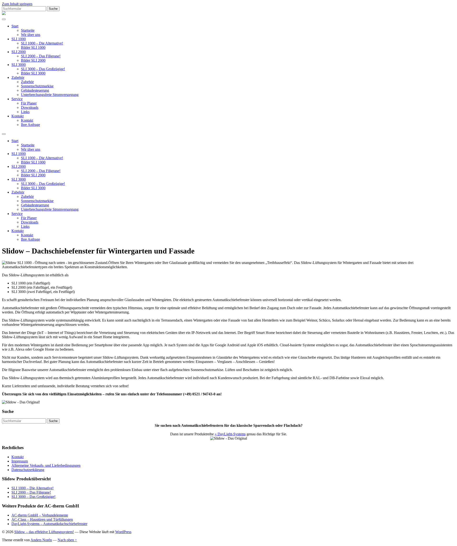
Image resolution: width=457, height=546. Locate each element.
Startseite (28, 30)
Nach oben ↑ (67, 540)
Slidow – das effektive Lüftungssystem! (44, 532)
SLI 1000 (18, 39)
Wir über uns (30, 35)
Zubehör (17, 77)
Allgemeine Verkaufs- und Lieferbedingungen (45, 465)
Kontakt (17, 116)
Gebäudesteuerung (35, 90)
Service (17, 99)
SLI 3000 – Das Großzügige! (43, 69)
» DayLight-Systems (230, 434)
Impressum (19, 461)
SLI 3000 (18, 65)
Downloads (29, 107)
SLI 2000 (18, 52)
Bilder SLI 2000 (33, 60)
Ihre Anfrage (30, 125)
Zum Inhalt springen (17, 4)
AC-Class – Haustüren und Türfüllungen (42, 519)
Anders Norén (41, 540)
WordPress (123, 532)
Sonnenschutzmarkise (37, 86)
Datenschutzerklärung (27, 470)
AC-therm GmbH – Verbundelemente (39, 515)
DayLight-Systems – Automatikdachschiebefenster (49, 524)
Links (25, 112)
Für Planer (29, 103)
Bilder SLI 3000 (33, 73)
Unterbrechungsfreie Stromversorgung (50, 95)
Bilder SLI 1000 (33, 47)
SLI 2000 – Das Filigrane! (40, 56)
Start (14, 26)
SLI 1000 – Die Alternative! (42, 43)
